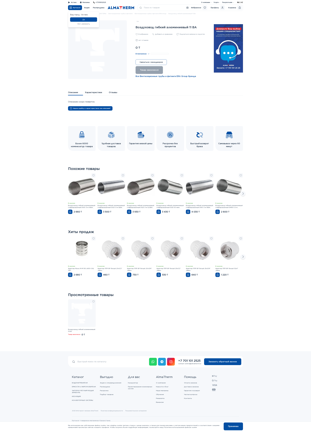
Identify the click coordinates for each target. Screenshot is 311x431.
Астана (73, 2)
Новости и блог (162, 387)
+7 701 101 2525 (189, 360)
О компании (205, 2)
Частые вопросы (190, 394)
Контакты (188, 398)
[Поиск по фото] (187, 7)
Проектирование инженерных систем (140, 387)
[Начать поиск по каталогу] (140, 7)
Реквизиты (160, 398)
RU (238, 2)
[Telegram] (162, 362)
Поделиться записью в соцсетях (192, 34)
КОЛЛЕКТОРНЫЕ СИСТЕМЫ (82, 400)
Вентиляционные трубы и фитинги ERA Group (150, 13)
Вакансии (160, 402)
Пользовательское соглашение (136, 410)
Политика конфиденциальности (112, 410)
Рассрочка (104, 390)
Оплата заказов (190, 383)
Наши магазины (162, 390)
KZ (242, 2)
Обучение (160, 394)
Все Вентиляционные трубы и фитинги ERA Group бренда (166, 76)
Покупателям (227, 2)
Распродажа (98, 8)
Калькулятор (133, 383)
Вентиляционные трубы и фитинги (120, 13)
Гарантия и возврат (192, 390)
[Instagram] (171, 362)
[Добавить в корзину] (70, 212)
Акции (87, 8)
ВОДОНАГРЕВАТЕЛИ (80, 383)
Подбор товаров (106, 394)
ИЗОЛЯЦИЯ (76, 396)
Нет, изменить (83, 24)
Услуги (216, 2)
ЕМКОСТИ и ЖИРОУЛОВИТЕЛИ (84, 387)
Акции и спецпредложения (110, 383)
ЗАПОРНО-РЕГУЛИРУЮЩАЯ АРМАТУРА (83, 391)
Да (83, 20)
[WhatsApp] (153, 362)
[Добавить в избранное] (93, 175)
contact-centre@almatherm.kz (189, 363)
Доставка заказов (191, 387)
